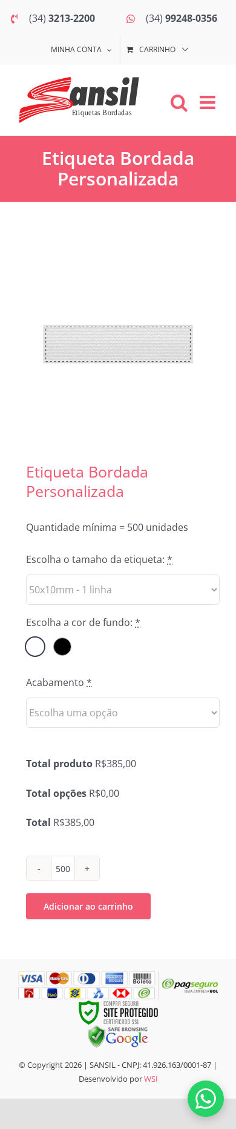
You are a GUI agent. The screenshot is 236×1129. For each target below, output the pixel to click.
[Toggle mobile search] (179, 102)
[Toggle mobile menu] (209, 102)
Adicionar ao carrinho (88, 906)
